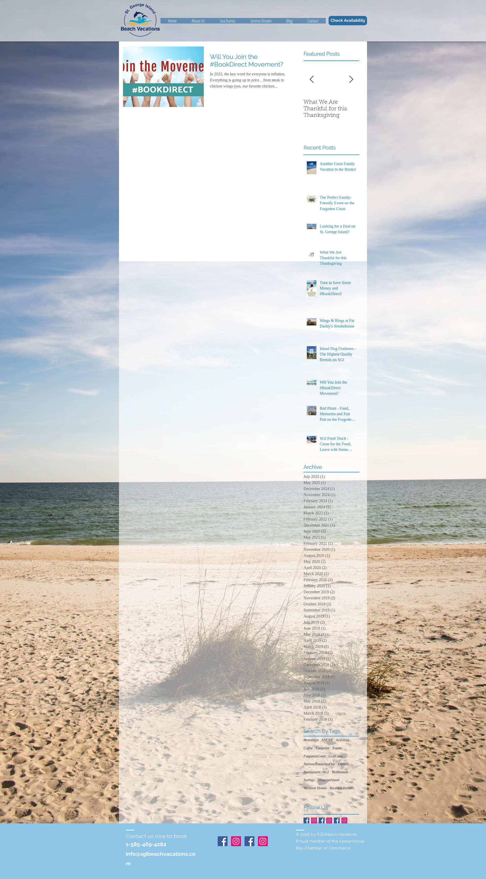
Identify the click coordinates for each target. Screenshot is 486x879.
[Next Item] (351, 80)
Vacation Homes (315, 788)
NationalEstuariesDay (319, 764)
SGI (326, 772)
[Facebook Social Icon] (306, 820)
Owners (343, 764)
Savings (308, 780)
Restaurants (311, 772)
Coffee (308, 748)
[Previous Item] (311, 80)
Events (337, 748)
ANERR (327, 740)
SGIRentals (340, 772)
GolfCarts (335, 756)
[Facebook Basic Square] (337, 820)
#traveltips (310, 740)
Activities (342, 740)
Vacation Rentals (342, 788)
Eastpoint (322, 748)
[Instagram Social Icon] (314, 820)
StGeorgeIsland (328, 780)
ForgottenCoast (314, 756)
